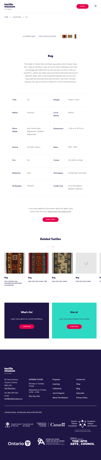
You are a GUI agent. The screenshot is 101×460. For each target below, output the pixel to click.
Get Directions (9, 388)
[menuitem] (62, 380)
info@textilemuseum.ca (13, 399)
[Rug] (14, 263)
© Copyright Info (29, 36)
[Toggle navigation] (95, 6)
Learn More (27, 326)
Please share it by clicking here (59, 211)
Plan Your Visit (34, 396)
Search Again (50, 219)
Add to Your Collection (47, 36)
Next (53, 246)
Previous (48, 246)
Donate (82, 6)
